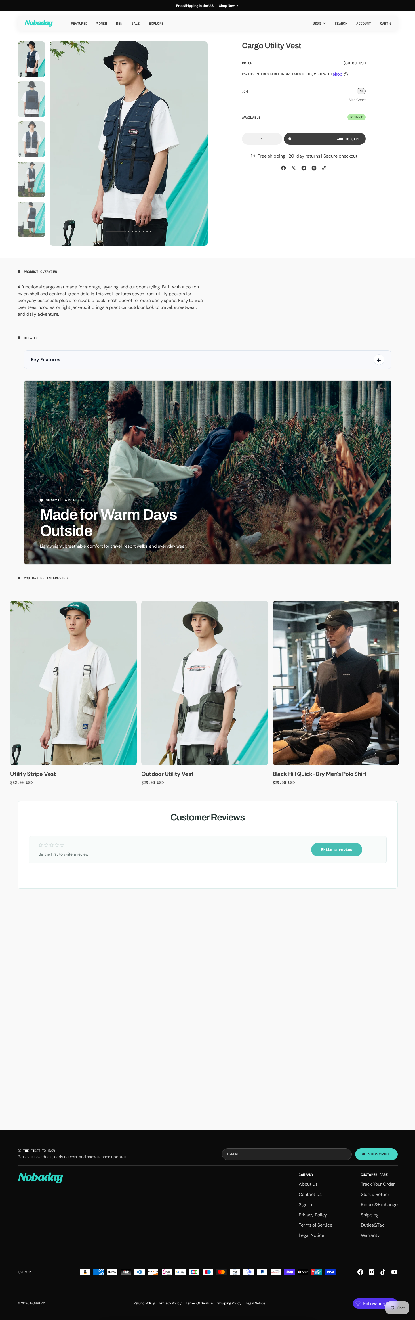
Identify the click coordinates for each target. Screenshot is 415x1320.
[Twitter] (293, 168)
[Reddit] (314, 168)
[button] (341, 23)
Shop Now (227, 5)
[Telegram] (304, 168)
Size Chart (357, 100)
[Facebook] (283, 168)
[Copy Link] (324, 168)
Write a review (336, 849)
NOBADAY (37, 1303)
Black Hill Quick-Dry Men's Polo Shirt (320, 774)
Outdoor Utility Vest (167, 774)
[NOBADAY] (38, 23)
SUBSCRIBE (379, 1154)
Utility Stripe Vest (33, 774)
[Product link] (73, 683)
